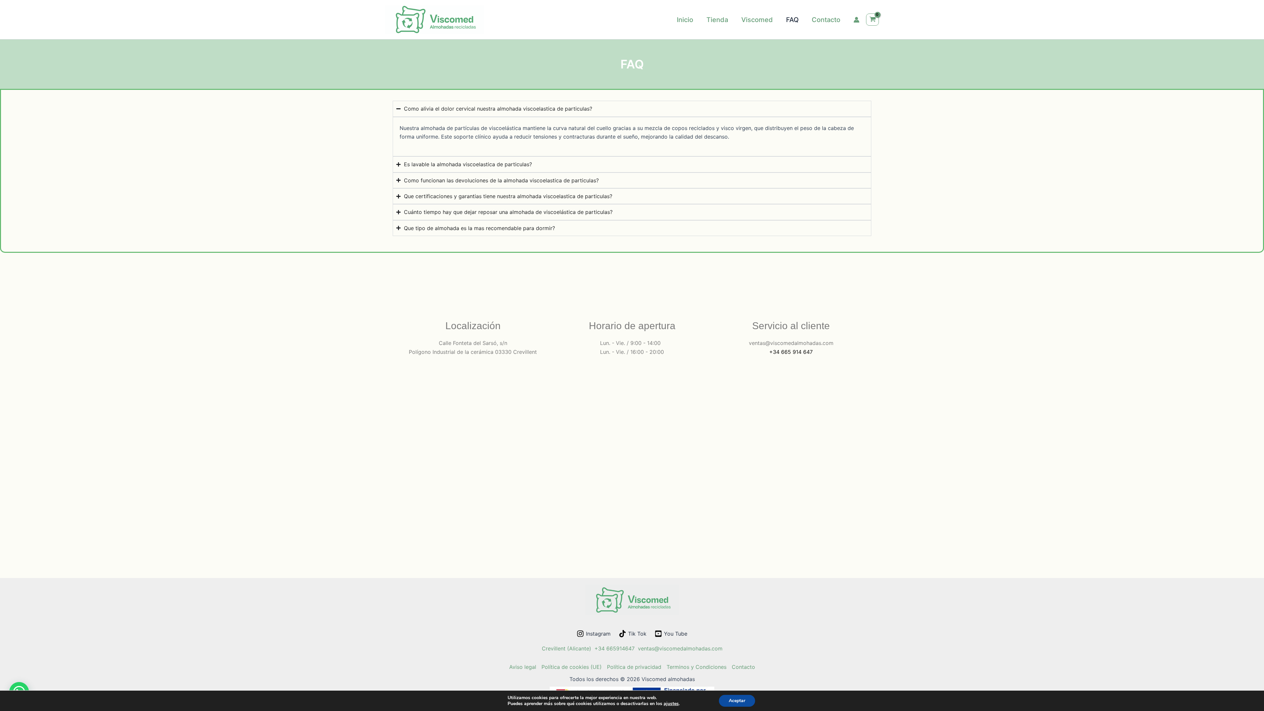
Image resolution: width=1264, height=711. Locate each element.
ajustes (671, 704)
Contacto (743, 667)
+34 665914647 (614, 648)
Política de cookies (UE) (571, 667)
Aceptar (737, 701)
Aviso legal (522, 667)
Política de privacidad (634, 667)
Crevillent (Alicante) (566, 648)
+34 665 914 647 (791, 352)
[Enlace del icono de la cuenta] (856, 20)
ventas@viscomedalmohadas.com (680, 648)
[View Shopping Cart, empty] (872, 19)
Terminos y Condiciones (696, 667)
